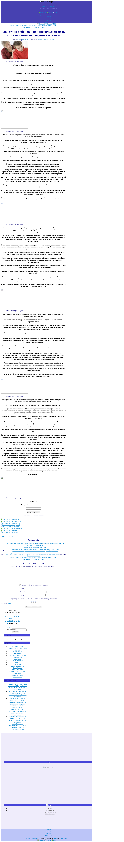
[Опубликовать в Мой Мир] (10, 527)
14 (14, 619)
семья (57, 554)
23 (19, 621)
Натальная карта (17, 661)
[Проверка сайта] (48, 767)
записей (50, 810)
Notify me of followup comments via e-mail (34, 585)
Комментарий (18, 582)
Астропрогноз (17, 651)
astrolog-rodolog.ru (48, 6)
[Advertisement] (48, 747)
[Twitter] (50, 12)
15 (16, 619)
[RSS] (55, 12)
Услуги (48, 18)
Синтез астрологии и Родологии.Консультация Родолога (17, 671)
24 (5, 623)
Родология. (17, 664)
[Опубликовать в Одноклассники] (12, 528)
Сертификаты (17, 668)
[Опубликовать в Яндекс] (9, 532)
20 (12, 621)
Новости (51, 40)
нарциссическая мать (39, 554)
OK (15, 631)
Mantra (55, 838)
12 (10, 619)
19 (10, 621)
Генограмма (17, 653)
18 (8, 621)
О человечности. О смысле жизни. (33, 27)
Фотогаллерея (17, 677)
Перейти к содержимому (46, 15)
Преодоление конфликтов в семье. (35, 547)
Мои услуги (17, 659)
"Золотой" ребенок (12, 554)
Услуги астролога (17, 675)
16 (19, 619)
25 (8, 623)
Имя (23, 588)
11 (8, 619)
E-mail (22, 592)
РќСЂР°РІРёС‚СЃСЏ (7, 536)
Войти (50, 808)
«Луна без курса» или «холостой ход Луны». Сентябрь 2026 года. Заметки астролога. (17, 726)
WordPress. (63, 838)
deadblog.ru (10, 603)
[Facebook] (43, 12)
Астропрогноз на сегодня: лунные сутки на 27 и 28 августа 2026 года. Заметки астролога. (18, 694)
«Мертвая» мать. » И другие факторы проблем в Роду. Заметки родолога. (35, 549)
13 (12, 619)
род (53, 554)
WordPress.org (50, 814)
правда (49, 554)
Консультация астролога (17, 655)
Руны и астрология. (17, 666)
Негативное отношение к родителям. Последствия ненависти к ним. (33, 25)
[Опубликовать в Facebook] (10, 519)
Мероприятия (17, 657)
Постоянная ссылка (33, 556)
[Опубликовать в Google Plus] (11, 523)
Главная (48, 16)
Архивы (9, 639)
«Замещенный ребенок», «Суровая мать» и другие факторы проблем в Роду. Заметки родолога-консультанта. (35, 544)
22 (16, 621)
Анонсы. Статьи (43, 40)
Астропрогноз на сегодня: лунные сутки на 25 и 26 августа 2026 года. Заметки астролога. (18, 719)
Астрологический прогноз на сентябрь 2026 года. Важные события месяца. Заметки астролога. (17, 686)
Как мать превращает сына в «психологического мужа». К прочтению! (35, 551)
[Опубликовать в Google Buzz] (11, 521)
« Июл (8, 627)
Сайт (22, 595)
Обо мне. (48, 20)
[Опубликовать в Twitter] (9, 530)
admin (19, 40)
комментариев (50, 812)
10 (5, 619)
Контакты (48, 22)
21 (14, 621)
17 (5, 621)
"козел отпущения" (25, 554)
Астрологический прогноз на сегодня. (17, 649)
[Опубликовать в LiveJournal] (10, 525)
